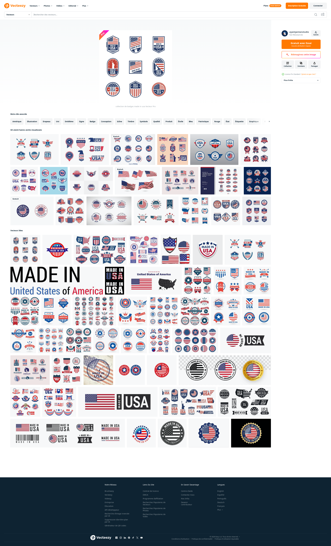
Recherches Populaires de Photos (154, 509)
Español (220, 495)
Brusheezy (109, 491)
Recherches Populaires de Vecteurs (154, 503)
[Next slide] (267, 121)
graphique (254, 121)
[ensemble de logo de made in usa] (214, 149)
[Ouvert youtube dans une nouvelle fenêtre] (141, 538)
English (220, 491)
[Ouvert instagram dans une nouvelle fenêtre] (121, 538)
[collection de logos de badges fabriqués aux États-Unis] (85, 149)
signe (81, 121)
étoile (180, 121)
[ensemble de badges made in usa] (70, 211)
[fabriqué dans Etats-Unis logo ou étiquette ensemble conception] (114, 281)
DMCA (145, 495)
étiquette (239, 121)
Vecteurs (33, 6)
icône (119, 121)
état (227, 121)
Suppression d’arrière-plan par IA (116, 520)
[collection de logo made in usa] (172, 149)
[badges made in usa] (195, 211)
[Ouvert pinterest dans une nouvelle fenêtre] (129, 538)
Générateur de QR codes (115, 525)
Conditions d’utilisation (180, 539)
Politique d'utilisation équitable (227, 539)
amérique (16, 121)
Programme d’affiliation (153, 498)
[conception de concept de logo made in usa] (108, 211)
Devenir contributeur (186, 503)
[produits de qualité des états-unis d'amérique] (256, 211)
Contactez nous (187, 495)
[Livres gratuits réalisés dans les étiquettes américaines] (133, 149)
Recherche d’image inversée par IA (117, 514)
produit (169, 121)
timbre (131, 121)
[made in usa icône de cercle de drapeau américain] (130, 370)
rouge (217, 121)
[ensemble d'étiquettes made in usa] (24, 180)
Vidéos (59, 6)
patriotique (203, 121)
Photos (47, 6)
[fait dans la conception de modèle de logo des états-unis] (91, 180)
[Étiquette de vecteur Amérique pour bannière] (198, 281)
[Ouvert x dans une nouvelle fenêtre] (137, 538)
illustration (32, 121)
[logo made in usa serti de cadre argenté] (257, 180)
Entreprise (109, 502)
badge (92, 121)
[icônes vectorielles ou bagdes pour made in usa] (59, 402)
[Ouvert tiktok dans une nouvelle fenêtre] (133, 538)
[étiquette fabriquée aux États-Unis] (56, 281)
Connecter (318, 5)
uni (57, 121)
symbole (144, 121)
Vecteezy (108, 495)
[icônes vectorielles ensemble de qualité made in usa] (159, 340)
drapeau (46, 121)
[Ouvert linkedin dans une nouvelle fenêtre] (125, 538)
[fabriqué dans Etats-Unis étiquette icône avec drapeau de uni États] (141, 433)
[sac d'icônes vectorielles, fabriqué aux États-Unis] (25, 402)
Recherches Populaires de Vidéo (154, 515)
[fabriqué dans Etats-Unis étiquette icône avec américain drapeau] (57, 250)
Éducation (109, 506)
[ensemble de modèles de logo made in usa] (54, 180)
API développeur (112, 510)
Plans (265, 5)
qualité (156, 121)
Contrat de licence (151, 491)
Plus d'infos (288, 80)
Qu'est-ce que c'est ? (308, 74)
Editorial (72, 6)
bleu (191, 121)
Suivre (315, 35)
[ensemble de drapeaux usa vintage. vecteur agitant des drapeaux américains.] (137, 180)
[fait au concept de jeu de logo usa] (156, 211)
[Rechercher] (315, 14)
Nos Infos (185, 498)
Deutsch (220, 502)
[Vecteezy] (14, 5)
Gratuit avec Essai (301, 44)
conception (106, 121)
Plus (84, 6)
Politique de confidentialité (202, 539)
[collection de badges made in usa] (255, 149)
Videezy (108, 498)
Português (221, 498)
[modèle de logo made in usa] (34, 149)
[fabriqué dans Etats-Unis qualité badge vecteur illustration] (209, 433)
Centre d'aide (187, 491)
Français (221, 506)
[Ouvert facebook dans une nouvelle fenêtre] (116, 538)
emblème (69, 121)
